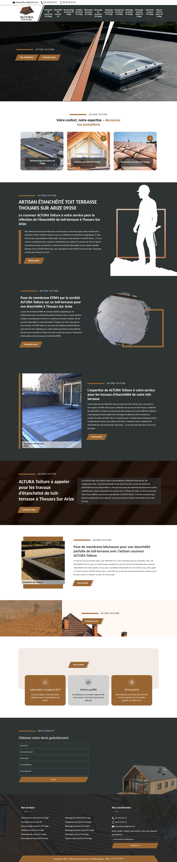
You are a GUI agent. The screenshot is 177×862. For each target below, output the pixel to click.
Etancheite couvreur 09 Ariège (150, 12)
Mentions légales (97, 859)
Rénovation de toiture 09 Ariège (88, 12)
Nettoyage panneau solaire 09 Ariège (139, 13)
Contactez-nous (49, 57)
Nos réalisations (26, 57)
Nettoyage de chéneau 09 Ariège (109, 12)
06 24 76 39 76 (69, 2)
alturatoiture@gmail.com (27, 2)
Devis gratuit (33, 261)
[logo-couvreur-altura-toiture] (26, 13)
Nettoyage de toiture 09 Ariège (129, 12)
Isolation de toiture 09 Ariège (79, 12)
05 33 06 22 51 (50, 2)
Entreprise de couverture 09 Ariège (48, 13)
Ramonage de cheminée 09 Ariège (98, 13)
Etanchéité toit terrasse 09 (58, 13)
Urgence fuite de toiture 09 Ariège (159, 13)
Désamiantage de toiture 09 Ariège (69, 12)
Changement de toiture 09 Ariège (119, 12)
